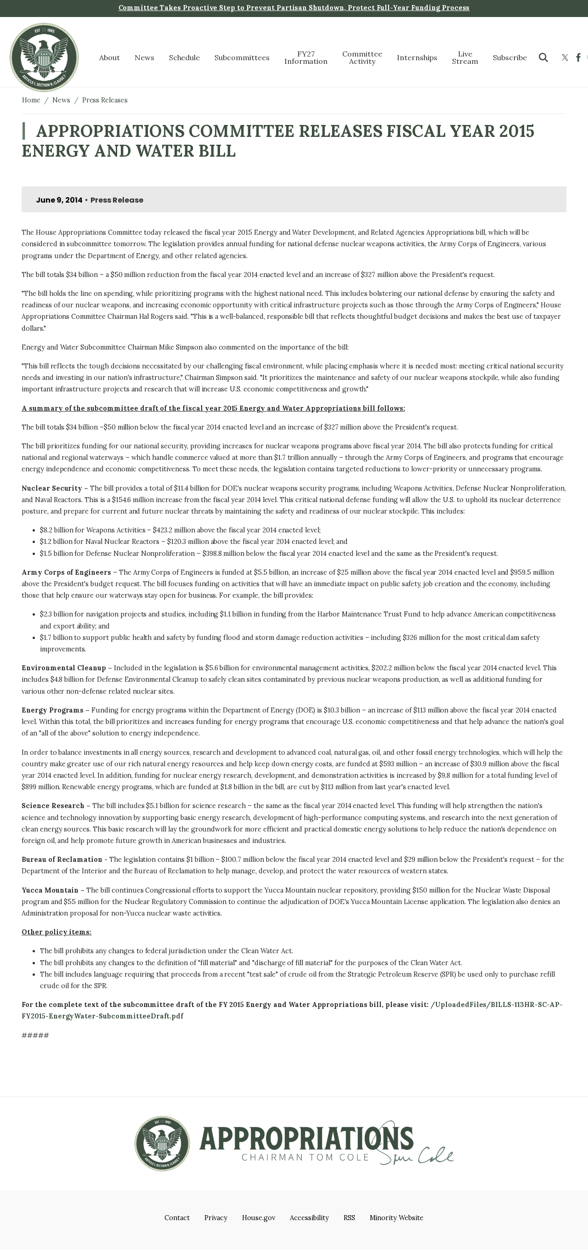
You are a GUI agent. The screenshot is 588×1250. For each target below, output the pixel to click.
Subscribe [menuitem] (510, 57)
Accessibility (309, 1218)
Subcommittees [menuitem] (242, 57)
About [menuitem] (109, 57)
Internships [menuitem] (417, 57)
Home (31, 100)
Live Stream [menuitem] (465, 57)
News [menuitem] (144, 57)
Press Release (116, 200)
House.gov (259, 1218)
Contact (177, 1218)
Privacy (215, 1218)
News (61, 100)
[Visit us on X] (566, 57)
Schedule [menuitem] (184, 57)
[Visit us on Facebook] (579, 57)
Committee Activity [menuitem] (362, 57)
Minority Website (397, 1218)
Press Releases (105, 100)
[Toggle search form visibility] (543, 57)
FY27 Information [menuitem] (306, 57)
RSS (349, 1218)
